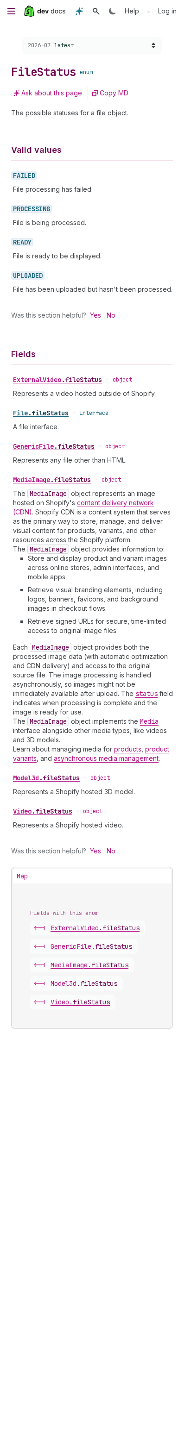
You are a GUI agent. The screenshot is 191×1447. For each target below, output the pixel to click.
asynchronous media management (106, 758)
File (41, 413)
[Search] (96, 11)
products (127, 749)
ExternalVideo (57, 380)
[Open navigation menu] (11, 11)
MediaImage (52, 480)
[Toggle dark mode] (112, 11)
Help (132, 11)
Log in (167, 11)
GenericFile (54, 446)
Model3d (46, 778)
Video (42, 811)
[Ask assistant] (79, 11)
